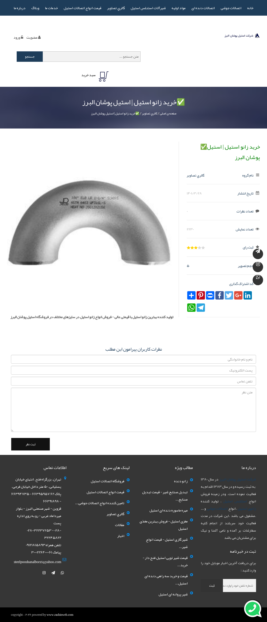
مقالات (119, 524)
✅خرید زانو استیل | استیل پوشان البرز (115, 113)
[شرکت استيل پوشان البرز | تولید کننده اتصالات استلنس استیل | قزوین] (242, 36)
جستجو (30, 56)
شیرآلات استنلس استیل (148, 7)
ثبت (212, 585)
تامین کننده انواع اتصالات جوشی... (99, 503)
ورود (17, 37)
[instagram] (44, 572)
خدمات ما (51, 7)
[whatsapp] (62, 572)
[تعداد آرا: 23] (188, 247)
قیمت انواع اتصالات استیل (82, 7)
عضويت (32, 37)
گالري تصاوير (116, 7)
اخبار (120, 535)
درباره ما (20, 7)
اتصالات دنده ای (203, 7)
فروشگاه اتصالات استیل (107, 481)
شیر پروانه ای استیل (173, 594)
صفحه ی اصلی (168, 113)
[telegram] (53, 572)
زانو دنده (181, 481)
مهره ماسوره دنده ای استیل (168, 510)
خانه (250, 7)
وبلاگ (35, 7)
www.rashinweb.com (60, 615)
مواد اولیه (179, 7)
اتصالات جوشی (231, 7)
